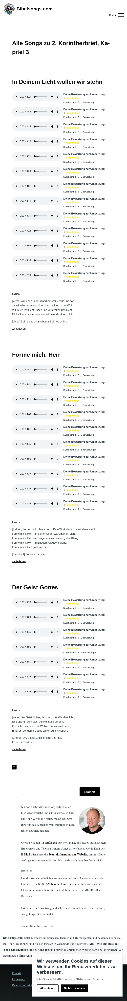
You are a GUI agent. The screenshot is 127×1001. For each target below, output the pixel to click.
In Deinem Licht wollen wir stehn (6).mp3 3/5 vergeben (72, 172)
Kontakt (16, 973)
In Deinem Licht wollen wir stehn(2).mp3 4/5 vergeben (75, 232)
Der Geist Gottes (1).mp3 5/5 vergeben (78, 603)
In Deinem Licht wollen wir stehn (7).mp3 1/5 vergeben (67, 187)
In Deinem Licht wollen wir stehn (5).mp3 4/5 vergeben (75, 157)
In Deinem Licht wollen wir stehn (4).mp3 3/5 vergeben (72, 142)
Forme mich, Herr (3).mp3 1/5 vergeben (67, 385)
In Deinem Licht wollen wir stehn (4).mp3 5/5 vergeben (78, 142)
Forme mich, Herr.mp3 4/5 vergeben (75, 430)
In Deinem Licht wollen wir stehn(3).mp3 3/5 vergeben (72, 247)
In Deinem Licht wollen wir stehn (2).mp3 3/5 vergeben (72, 113)
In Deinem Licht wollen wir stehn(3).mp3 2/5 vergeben (70, 247)
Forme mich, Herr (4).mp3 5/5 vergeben (78, 371)
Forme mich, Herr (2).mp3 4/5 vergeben (75, 400)
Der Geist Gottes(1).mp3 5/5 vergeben (78, 663)
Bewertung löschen (64, 98)
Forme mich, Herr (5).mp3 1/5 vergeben (67, 460)
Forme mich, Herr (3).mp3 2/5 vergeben (70, 385)
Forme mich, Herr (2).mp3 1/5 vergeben (67, 400)
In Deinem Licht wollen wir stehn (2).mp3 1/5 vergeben (67, 113)
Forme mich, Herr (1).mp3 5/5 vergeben (78, 415)
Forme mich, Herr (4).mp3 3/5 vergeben (72, 371)
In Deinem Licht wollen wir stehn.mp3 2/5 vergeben (70, 202)
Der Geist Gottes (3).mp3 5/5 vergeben (78, 633)
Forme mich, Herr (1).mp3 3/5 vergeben (72, 415)
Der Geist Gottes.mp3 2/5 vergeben (70, 648)
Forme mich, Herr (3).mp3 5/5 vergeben (78, 385)
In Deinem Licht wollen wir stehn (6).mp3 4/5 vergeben (75, 172)
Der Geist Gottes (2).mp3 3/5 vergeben (72, 618)
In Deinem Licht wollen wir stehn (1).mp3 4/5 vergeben (75, 98)
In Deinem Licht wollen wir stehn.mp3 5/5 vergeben (78, 202)
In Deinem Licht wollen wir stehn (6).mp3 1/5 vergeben (67, 172)
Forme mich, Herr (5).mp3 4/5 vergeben (75, 460)
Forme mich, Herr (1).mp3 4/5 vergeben (75, 415)
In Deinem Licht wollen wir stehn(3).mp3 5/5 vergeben (78, 247)
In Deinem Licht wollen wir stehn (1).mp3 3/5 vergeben (72, 98)
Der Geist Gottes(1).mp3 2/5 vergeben (70, 663)
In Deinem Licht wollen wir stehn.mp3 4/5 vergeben (75, 202)
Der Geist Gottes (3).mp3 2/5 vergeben (70, 633)
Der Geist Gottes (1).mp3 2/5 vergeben (70, 603)
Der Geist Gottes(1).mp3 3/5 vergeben (72, 663)
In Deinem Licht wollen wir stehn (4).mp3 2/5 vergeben (70, 142)
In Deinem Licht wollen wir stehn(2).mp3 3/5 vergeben (72, 232)
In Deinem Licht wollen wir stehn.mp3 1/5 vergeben (67, 202)
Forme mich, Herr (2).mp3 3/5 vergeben (72, 400)
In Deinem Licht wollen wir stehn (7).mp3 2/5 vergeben (70, 187)
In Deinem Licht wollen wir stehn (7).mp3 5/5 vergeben (78, 187)
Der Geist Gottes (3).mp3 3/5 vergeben (72, 633)
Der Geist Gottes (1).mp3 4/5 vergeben (75, 603)
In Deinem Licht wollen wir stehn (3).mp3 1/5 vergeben (67, 128)
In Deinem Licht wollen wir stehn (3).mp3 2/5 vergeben (70, 128)
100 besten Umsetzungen (61, 884)
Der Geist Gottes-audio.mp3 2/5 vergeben (70, 693)
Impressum (18, 979)
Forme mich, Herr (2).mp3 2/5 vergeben (70, 400)
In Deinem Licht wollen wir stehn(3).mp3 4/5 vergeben (75, 247)
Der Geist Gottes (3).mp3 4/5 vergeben (75, 633)
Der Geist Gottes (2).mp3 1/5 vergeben (67, 618)
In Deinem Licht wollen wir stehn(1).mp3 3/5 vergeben (72, 217)
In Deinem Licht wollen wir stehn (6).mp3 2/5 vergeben (70, 172)
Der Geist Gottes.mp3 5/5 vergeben (78, 648)
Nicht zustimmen (74, 988)
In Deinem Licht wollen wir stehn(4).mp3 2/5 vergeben (70, 261)
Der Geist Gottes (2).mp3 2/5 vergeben (70, 618)
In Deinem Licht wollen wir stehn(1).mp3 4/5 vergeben (75, 217)
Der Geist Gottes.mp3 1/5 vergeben (67, 648)
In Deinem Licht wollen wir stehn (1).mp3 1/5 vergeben (67, 98)
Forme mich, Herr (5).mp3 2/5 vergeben (70, 460)
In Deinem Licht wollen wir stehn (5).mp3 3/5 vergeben (72, 157)
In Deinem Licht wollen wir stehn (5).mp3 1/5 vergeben (67, 157)
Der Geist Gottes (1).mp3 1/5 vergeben (67, 603)
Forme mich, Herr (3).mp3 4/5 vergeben (75, 385)
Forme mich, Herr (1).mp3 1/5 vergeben (67, 415)
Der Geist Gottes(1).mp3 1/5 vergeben (67, 663)
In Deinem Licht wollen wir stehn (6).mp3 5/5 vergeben (78, 172)
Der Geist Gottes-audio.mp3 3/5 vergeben (72, 693)
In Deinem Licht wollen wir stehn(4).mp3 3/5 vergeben (72, 261)
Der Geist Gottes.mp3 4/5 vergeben (75, 648)
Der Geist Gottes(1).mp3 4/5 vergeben (75, 663)
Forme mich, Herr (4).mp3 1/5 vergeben (67, 371)
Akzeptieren (47, 988)
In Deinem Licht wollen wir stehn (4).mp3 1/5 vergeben (67, 142)
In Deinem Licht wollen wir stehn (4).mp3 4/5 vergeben (75, 142)
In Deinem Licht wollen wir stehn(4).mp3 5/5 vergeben (78, 261)
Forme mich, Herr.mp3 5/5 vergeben (78, 430)
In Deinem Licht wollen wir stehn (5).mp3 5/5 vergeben (78, 157)
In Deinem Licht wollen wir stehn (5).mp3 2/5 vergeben (70, 157)
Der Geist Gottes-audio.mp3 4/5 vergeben (75, 693)
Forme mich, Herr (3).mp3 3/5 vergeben (72, 385)
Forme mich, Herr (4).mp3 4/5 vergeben (75, 371)
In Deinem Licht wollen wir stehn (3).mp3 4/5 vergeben (75, 128)
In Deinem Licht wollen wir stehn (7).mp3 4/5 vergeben (75, 187)
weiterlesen (19, 328)
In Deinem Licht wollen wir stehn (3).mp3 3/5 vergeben (72, 128)
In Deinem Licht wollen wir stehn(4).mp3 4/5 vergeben (75, 261)
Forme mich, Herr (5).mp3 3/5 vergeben (72, 460)
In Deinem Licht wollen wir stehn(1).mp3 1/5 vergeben (67, 217)
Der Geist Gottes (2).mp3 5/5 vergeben (78, 618)
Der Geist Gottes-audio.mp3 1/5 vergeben (67, 693)
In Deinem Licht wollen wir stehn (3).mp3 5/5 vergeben (78, 128)
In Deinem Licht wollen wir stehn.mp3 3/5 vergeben (72, 202)
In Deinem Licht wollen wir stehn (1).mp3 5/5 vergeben (78, 98)
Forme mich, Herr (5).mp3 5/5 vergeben (78, 460)
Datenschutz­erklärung (25, 985)
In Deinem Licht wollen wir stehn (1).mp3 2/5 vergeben (70, 98)
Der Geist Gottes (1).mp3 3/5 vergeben (72, 603)
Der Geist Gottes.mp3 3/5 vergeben (72, 648)
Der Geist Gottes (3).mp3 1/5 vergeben (67, 633)
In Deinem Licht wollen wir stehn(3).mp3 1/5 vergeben (67, 247)
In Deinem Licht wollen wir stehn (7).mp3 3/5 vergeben (72, 187)
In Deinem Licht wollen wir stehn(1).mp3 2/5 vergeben (70, 217)
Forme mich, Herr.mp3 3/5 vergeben (72, 430)
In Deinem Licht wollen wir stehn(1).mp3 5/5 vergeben (78, 217)
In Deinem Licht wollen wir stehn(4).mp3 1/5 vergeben (67, 261)
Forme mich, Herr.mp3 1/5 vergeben (67, 430)
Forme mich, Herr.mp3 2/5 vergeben (70, 430)
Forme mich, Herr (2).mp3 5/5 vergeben (78, 400)
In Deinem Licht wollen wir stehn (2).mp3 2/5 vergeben (70, 113)
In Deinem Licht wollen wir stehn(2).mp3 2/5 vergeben (70, 232)
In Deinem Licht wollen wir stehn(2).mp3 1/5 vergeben (67, 232)
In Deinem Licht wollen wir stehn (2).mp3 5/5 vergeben (78, 113)
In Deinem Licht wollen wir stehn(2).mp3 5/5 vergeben (78, 232)
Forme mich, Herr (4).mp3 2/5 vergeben (70, 371)
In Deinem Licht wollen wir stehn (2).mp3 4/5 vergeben (75, 113)
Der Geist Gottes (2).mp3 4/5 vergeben (75, 618)
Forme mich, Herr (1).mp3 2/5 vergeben (70, 415)
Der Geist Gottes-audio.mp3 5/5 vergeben (78, 693)
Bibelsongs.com (35, 8)
